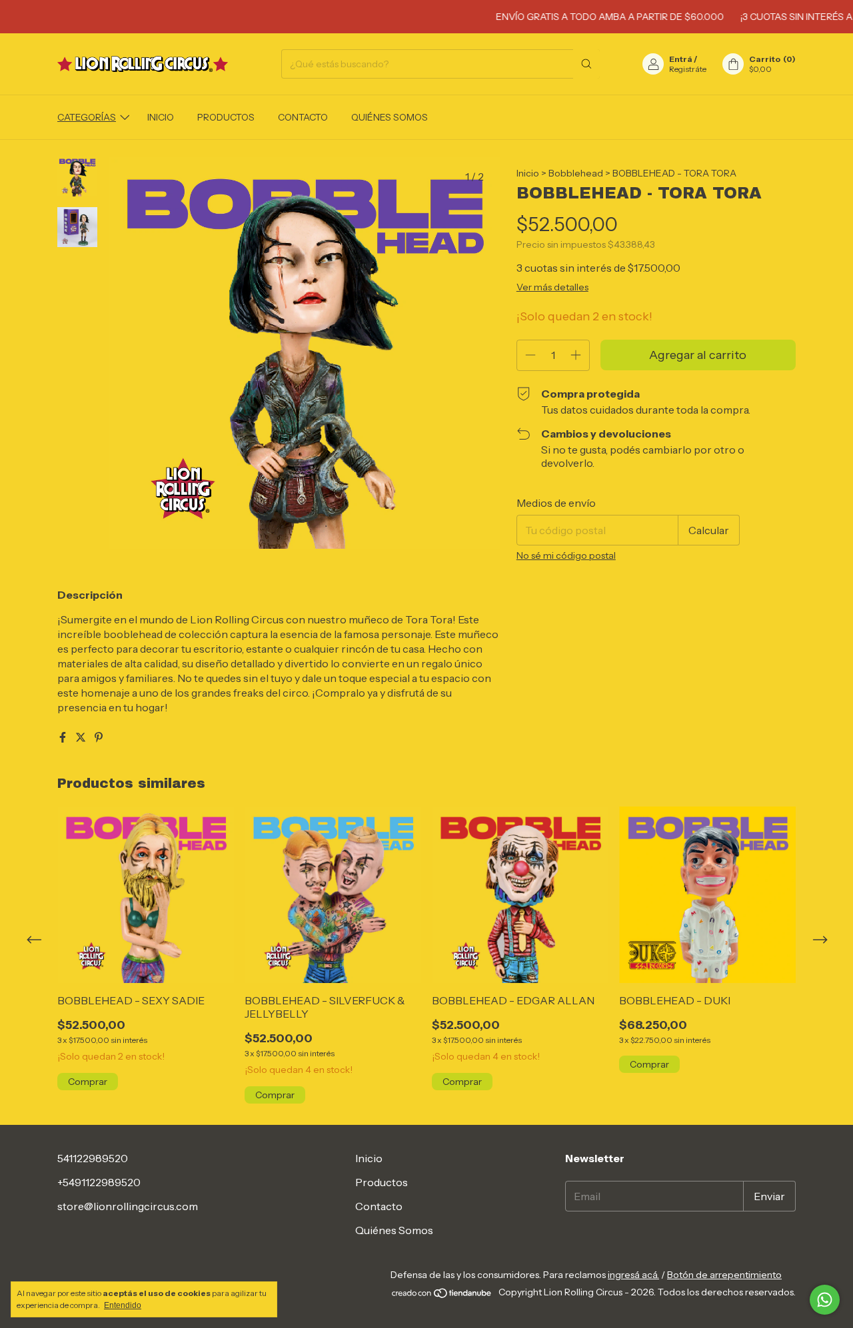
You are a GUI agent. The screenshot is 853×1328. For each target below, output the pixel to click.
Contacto (303, 117)
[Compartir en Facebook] (63, 737)
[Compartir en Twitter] (81, 737)
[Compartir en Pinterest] (98, 737)
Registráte (687, 69)
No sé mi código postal (566, 555)
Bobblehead (575, 173)
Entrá (680, 59)
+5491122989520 (99, 1182)
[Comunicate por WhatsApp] (825, 1300)
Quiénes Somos (389, 117)
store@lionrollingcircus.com (127, 1206)
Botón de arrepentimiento (724, 1275)
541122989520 (92, 1158)
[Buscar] (586, 64)
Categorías (86, 117)
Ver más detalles (552, 287)
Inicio (160, 117)
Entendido (122, 1305)
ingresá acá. (633, 1275)
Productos (226, 117)
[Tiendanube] (442, 1295)
